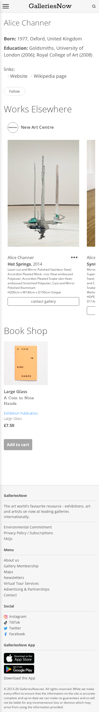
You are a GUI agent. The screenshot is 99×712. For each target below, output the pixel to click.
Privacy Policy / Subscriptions (28, 532)
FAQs (8, 538)
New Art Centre (37, 126)
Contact (10, 595)
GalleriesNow (50, 6)
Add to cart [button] (18, 444)
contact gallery (43, 301)
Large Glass (13, 418)
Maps (8, 571)
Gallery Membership (21, 566)
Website (18, 76)
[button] (75, 257)
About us (11, 560)
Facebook (17, 633)
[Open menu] (6, 6)
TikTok (14, 622)
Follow (14, 91)
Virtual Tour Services (21, 583)
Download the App (19, 678)
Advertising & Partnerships (27, 589)
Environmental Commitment (28, 527)
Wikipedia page (50, 76)
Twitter (15, 628)
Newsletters (14, 577)
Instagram (17, 616)
